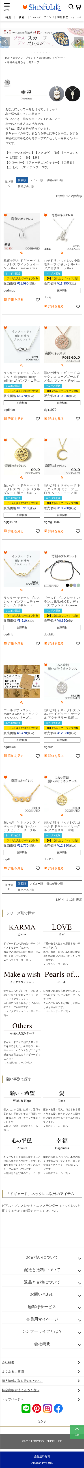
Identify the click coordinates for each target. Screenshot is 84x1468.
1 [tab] (31, 52)
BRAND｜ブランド (24, 57)
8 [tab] (53, 52)
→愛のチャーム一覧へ (55, 1126)
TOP (7, 57)
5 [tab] (44, 52)
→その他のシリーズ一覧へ (18, 1062)
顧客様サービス (42, 1307)
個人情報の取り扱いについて (22, 1381)
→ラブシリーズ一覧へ (55, 964)
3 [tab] (38, 52)
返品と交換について (42, 1282)
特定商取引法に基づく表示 (20, 1390)
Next (78, 41)
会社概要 (42, 1344)
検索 (71, 6)
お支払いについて (42, 1257)
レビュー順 (36, 180)
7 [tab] (50, 52)
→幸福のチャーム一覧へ (56, 1173)
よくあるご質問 (13, 1371)
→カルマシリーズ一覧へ (17, 960)
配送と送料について (42, 1269)
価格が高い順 (26, 186)
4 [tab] (41, 52)
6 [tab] (47, 52)
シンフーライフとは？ (42, 1331)
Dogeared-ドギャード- (53, 57)
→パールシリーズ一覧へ (56, 1011)
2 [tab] (34, 52)
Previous (5, 41)
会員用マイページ (42, 1319)
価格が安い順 (55, 180)
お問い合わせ (42, 1294)
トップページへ (13, 1399)
